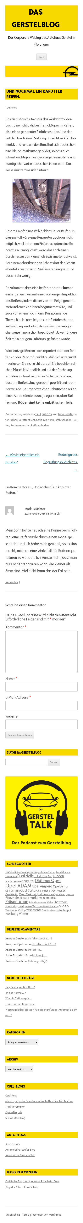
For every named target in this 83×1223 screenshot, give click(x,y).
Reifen (32, 902)
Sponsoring (11, 906)
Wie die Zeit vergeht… (18, 998)
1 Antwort (11, 107)
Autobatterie (11, 876)
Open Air (70, 894)
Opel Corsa (28, 890)
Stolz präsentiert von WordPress (42, 1214)
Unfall (21, 906)
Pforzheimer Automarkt (21, 897)
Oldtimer (43, 880)
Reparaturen (40, 902)
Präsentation (16, 901)
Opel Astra (60, 886)
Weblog (22, 910)
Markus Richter (35, 509)
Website (11, 716)
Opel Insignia (43, 890)
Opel (56, 880)
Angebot (29, 872)
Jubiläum (40, 876)
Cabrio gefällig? (37, 961)
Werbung (11, 913)
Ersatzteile (25, 875)
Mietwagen (12, 881)
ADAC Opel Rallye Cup (14, 872)
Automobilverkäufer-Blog (20, 1149)
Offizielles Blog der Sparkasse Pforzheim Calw (32, 1181)
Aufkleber (50, 872)
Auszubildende (63, 872)
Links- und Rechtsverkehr (20, 1004)
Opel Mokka (27, 894)
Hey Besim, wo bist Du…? (20, 987)
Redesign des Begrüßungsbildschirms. (60, 462)
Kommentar (15, 627)
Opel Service (44, 894)
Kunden (58, 876)
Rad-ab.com (12, 1144)
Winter (23, 913)
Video (64, 906)
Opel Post (11, 1095)
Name (11, 678)
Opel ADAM (18, 885)
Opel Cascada (12, 890)
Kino (49, 876)
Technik (13, 420)
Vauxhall (28, 906)
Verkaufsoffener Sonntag (45, 906)
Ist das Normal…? (15, 993)
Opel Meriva (11, 894)
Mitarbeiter (26, 881)
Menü (41, 56)
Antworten (11, 582)
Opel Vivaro (59, 894)
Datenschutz (12, 1214)
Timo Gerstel (65, 414)
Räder (50, 902)
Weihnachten (34, 910)
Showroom (61, 902)
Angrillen (39, 872)
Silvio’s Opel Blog (15, 1118)
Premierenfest (47, 898)
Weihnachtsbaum (51, 910)
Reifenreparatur (20, 425)
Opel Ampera (42, 886)
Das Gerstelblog (36, 18)
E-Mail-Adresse (18, 697)
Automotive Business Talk (20, 1155)
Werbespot (65, 910)
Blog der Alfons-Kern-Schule (21, 1187)
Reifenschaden (40, 425)
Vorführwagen (11, 910)
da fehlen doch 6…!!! (40, 938)
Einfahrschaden (62, 420)
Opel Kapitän (58, 890)
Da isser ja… (35, 950)
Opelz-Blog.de (13, 1112)
